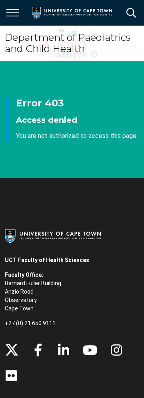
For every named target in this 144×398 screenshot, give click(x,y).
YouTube (90, 350)
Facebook (38, 350)
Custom (116, 350)
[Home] (53, 235)
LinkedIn (63, 350)
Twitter (12, 350)
